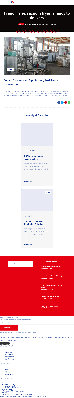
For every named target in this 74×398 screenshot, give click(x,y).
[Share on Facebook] (58, 102)
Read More (28, 181)
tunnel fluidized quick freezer (42, 95)
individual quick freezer (26, 95)
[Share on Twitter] (62, 102)
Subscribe (8, 328)
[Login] (71, 3)
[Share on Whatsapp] (69, 102)
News (10, 69)
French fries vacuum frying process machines (24, 91)
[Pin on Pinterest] (65, 102)
